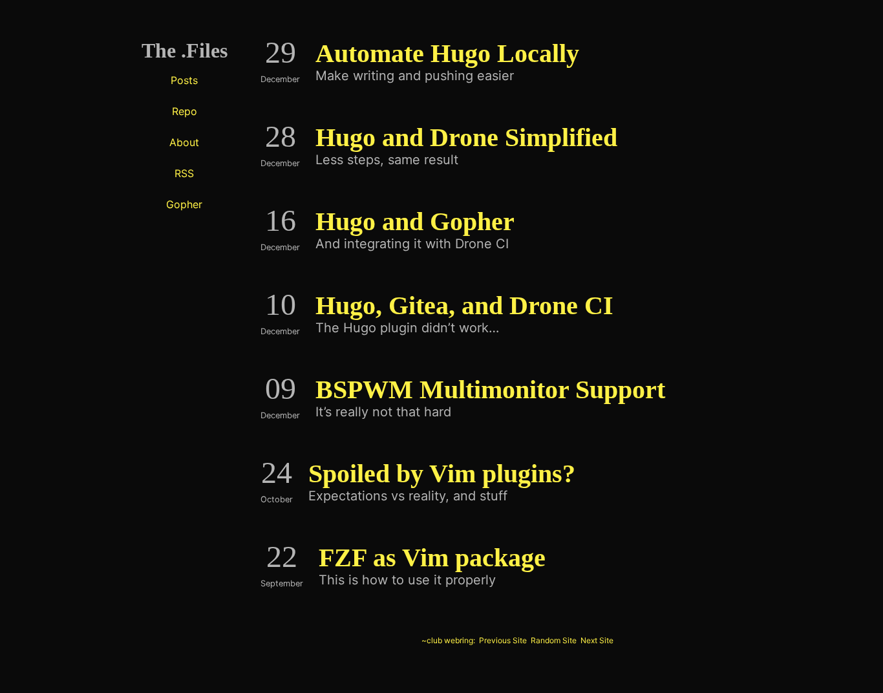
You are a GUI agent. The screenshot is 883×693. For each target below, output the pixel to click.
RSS (184, 173)
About (184, 142)
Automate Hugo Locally (447, 53)
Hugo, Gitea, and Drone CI (464, 305)
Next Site (596, 640)
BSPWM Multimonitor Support (490, 389)
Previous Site (503, 640)
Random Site (554, 640)
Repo (184, 111)
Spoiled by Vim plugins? (441, 473)
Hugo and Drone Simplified (466, 137)
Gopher (184, 204)
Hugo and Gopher (415, 221)
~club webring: (448, 640)
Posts (184, 80)
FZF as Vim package (432, 557)
